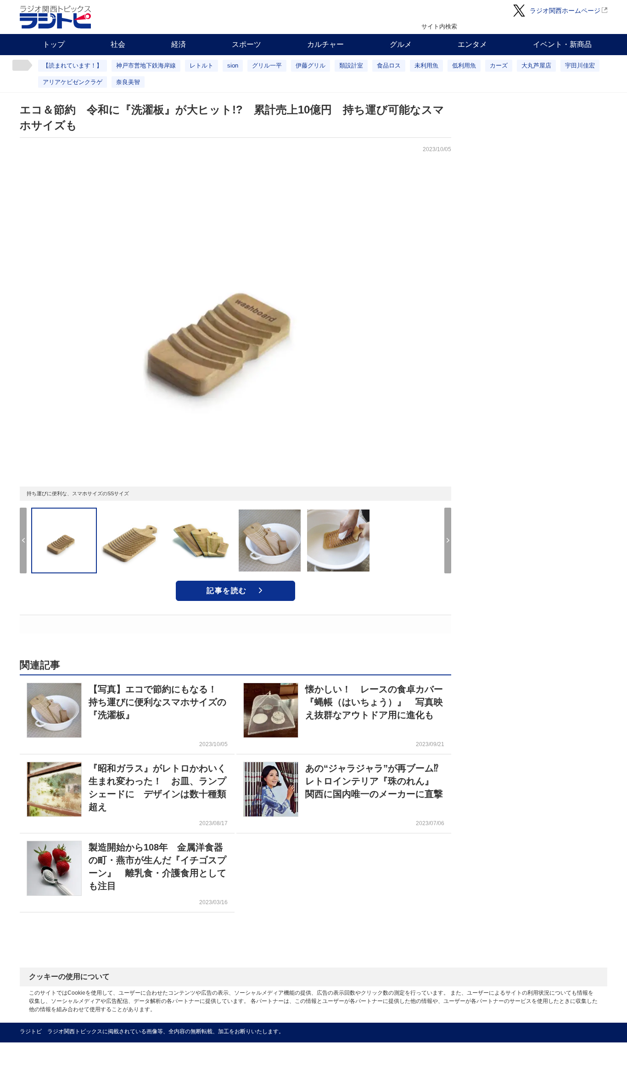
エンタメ (472, 44)
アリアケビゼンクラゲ (72, 82)
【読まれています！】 (72, 65)
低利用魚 (464, 65)
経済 (178, 44)
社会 (118, 44)
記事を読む (227, 590)
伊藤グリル (310, 65)
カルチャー (325, 44)
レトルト (201, 65)
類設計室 (351, 65)
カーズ (499, 65)
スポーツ (246, 44)
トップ (54, 44)
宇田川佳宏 (580, 65)
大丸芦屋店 (536, 65)
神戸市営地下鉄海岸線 (146, 65)
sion (232, 65)
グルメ (401, 44)
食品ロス (389, 65)
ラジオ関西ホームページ (565, 10)
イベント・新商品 (562, 44)
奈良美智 (128, 82)
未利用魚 (426, 65)
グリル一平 (267, 65)
